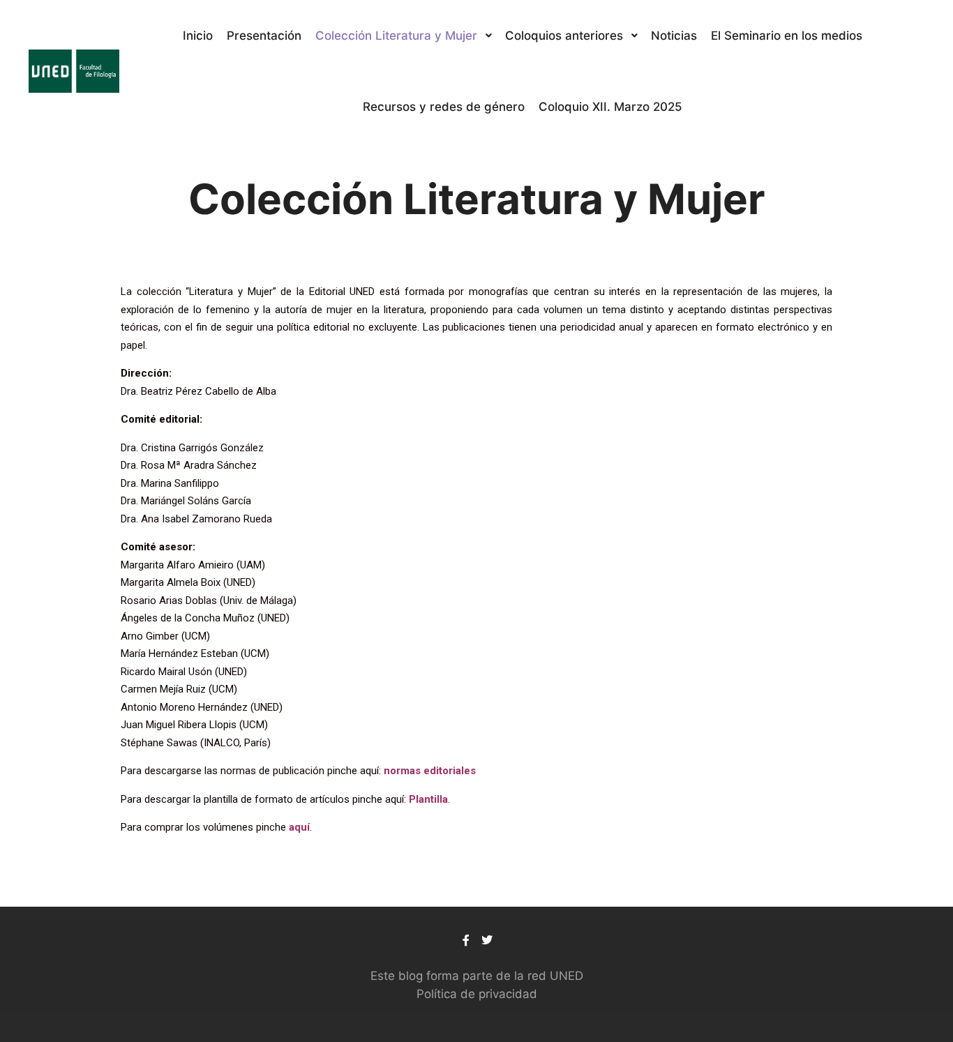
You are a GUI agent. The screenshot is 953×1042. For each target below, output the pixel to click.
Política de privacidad (477, 994)
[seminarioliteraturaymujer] (73, 71)
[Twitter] (487, 940)
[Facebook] (466, 940)
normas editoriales (430, 770)
